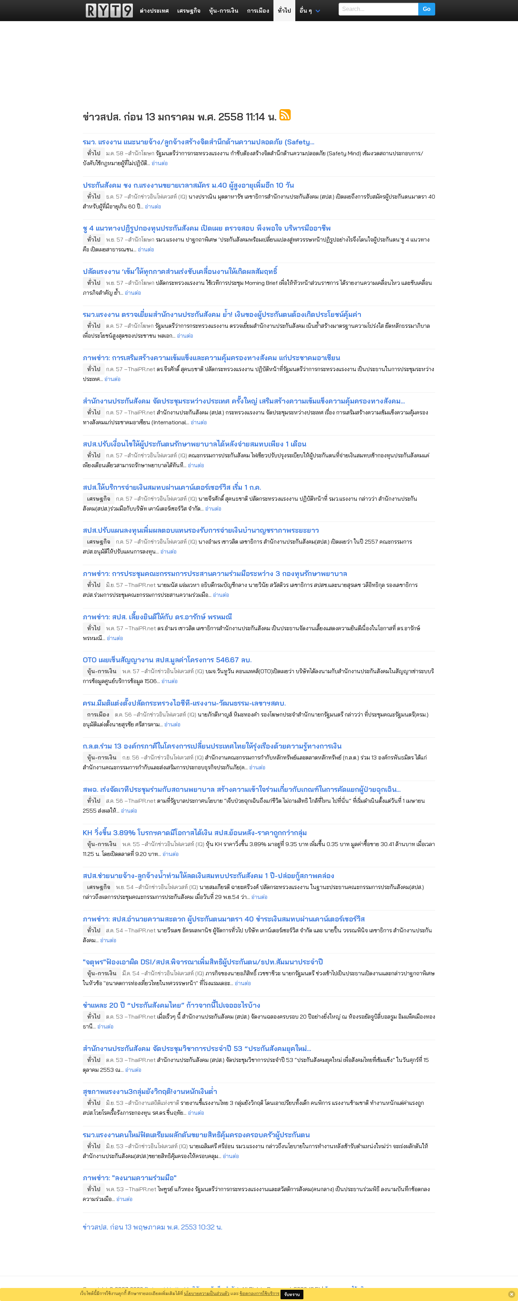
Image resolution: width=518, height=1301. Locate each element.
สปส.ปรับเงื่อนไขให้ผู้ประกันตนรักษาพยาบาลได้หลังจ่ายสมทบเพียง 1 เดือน (194, 443)
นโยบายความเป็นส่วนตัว (206, 1293)
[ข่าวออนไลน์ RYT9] (107, 10)
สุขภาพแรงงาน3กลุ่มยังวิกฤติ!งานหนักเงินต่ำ (150, 1091)
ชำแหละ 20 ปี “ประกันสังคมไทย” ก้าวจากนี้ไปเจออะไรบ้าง (171, 1005)
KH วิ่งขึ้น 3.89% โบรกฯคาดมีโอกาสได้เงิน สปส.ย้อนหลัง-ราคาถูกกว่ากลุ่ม (195, 832)
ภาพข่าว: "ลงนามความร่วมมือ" (130, 1177)
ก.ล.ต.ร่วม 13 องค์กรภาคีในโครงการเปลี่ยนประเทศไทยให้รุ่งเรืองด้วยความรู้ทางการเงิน (212, 746)
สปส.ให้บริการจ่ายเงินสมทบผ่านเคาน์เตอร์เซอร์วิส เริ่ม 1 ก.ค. (172, 487)
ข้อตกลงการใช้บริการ (259, 1293)
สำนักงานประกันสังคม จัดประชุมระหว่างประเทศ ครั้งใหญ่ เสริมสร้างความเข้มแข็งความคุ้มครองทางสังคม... (244, 400)
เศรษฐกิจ (189, 10)
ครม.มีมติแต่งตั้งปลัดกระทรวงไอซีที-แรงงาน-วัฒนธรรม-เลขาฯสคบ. (184, 703)
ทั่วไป (284, 10)
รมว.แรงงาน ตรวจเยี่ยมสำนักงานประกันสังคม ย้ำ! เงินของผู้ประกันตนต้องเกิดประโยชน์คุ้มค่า (222, 314)
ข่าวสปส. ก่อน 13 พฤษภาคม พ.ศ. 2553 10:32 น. (152, 1226)
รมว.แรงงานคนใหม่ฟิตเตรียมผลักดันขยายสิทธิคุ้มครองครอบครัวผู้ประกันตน (196, 1134)
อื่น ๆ (306, 10)
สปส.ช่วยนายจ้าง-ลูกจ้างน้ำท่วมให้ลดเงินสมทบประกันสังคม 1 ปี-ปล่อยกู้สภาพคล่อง (208, 875)
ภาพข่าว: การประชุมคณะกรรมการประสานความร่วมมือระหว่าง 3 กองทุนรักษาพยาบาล (215, 573)
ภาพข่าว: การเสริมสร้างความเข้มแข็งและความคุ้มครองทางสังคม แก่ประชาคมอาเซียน (211, 357)
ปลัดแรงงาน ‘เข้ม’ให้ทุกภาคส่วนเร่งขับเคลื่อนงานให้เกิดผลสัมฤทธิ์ (180, 271)
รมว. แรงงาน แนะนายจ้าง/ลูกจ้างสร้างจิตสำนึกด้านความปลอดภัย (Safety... (198, 141)
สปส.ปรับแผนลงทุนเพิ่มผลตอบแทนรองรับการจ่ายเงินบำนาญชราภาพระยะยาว (201, 530)
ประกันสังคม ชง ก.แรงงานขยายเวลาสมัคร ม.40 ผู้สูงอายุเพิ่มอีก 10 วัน (188, 185)
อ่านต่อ (160, 163)
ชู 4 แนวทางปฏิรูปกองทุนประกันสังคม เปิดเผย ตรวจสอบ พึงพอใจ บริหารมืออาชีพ (207, 228)
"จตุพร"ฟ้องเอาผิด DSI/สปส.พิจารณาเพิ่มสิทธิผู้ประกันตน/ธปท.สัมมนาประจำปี (203, 961)
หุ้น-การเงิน (224, 10)
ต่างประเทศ (154, 10)
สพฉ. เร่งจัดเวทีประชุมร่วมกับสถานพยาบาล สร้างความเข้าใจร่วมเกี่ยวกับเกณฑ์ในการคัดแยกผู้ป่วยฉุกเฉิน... (242, 789)
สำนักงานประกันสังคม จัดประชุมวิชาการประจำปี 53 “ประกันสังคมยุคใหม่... (197, 1048)
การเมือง (258, 10)
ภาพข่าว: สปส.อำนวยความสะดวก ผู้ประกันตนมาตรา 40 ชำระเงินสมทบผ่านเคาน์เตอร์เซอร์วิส (224, 918)
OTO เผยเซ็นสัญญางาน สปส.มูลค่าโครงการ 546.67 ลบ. (167, 659)
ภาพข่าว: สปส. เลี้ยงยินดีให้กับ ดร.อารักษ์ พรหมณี (157, 616)
